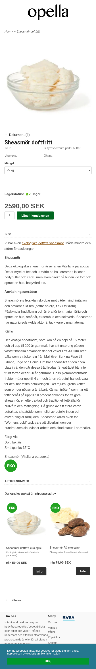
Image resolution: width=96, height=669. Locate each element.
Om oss (52, 622)
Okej (48, 661)
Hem (7, 31)
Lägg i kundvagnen (35, 215)
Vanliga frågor (52, 630)
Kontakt (52, 642)
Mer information (50, 653)
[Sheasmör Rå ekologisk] (55, 507)
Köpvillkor (54, 637)
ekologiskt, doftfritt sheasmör (43, 243)
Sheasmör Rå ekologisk (65, 547)
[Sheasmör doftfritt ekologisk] (12, 507)
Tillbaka (14, 600)
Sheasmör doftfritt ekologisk (24, 548)
